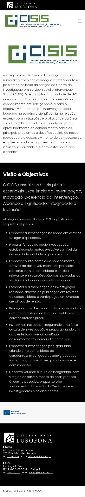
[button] (80, 21)
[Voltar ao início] (34, 21)
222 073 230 (13, 472)
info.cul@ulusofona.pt (39, 456)
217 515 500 (13, 456)
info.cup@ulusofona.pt (41, 472)
